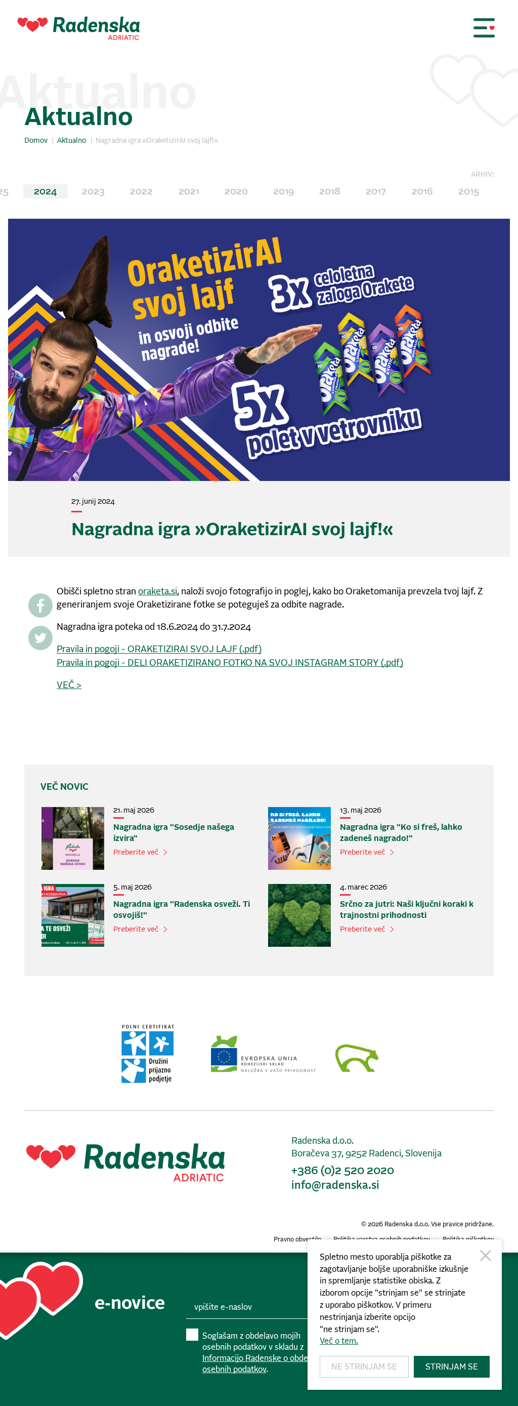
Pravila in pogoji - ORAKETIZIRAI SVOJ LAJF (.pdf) (159, 649)
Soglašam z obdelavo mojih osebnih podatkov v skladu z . (261, 1353)
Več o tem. (339, 1341)
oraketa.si (157, 591)
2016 (422, 191)
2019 (283, 191)
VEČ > (69, 685)
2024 (45, 191)
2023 (93, 191)
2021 (189, 191)
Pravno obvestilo (297, 1239)
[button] (484, 28)
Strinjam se (451, 1367)
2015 (468, 191)
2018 (329, 191)
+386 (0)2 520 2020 (342, 1171)
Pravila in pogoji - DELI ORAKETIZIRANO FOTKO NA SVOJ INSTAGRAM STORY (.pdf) (230, 663)
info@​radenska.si (335, 1185)
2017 (376, 191)
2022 (141, 191)
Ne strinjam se (364, 1367)
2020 (236, 191)
